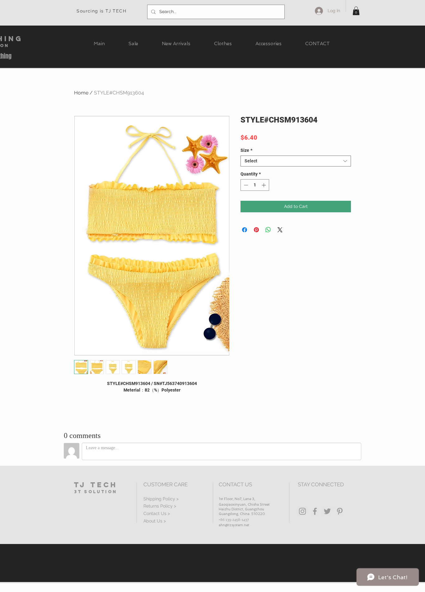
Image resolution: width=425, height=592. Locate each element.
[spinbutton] (254, 185)
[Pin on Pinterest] (256, 229)
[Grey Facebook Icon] (315, 511)
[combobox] (296, 161)
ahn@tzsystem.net (234, 525)
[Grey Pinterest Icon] (339, 511)
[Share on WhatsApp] (268, 229)
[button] (356, 11)
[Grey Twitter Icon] (327, 511)
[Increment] (264, 185)
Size (246, 150)
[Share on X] (280, 229)
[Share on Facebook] (244, 229)
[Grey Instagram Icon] (302, 511)
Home (81, 93)
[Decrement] (245, 185)
